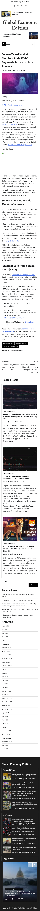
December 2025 (6, 655)
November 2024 (7, 702)
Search (4, 581)
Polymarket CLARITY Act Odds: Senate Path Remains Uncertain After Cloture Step (20, 893)
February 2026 (6, 648)
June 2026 (5, 633)
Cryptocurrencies (17, 350)
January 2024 (6, 734)
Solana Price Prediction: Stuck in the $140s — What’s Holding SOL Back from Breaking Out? (20, 416)
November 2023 (7, 742)
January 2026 (6, 651)
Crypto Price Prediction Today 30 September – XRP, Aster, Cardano (16, 477)
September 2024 (7, 709)
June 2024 (5, 716)
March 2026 (5, 644)
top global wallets (12, 241)
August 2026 (5, 626)
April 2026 (5, 640)
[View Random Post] (32, 45)
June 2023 (5, 745)
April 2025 (5, 684)
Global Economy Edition (20, 25)
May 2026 (5, 637)
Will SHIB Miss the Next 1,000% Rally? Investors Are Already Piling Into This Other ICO (18, 548)
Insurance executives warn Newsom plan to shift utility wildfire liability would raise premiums (19, 605)
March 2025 (5, 687)
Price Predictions (21, 343)
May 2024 (5, 720)
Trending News (8, 343)
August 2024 (5, 713)
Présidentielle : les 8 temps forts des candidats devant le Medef (24, 775)
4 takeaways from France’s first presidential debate (18, 600)
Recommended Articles (10, 347)
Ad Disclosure (9, 149)
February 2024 (6, 731)
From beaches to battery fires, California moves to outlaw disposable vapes (24, 804)
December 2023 (6, 738)
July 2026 (4, 629)
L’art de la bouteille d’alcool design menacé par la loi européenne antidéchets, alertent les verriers (23, 829)
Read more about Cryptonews (20, 145)
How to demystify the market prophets (22, 13)
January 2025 (6, 695)
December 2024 (6, 698)
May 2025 (5, 680)
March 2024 (5, 727)
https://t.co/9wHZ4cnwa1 (14, 318)
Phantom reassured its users (23, 275)
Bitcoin (8, 889)
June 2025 (5, 677)
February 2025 (6, 691)
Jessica (5, 422)
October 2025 (6, 662)
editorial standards (9, 124)
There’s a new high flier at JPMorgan (12, 35)
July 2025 (4, 673)
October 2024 (6, 705)
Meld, (4, 209)
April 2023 (5, 749)
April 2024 (5, 723)
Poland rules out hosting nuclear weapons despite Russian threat (22, 820)
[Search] (36, 45)
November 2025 (7, 658)
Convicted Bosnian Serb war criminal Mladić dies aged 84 (24, 839)
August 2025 (5, 669)
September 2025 (7, 666)
